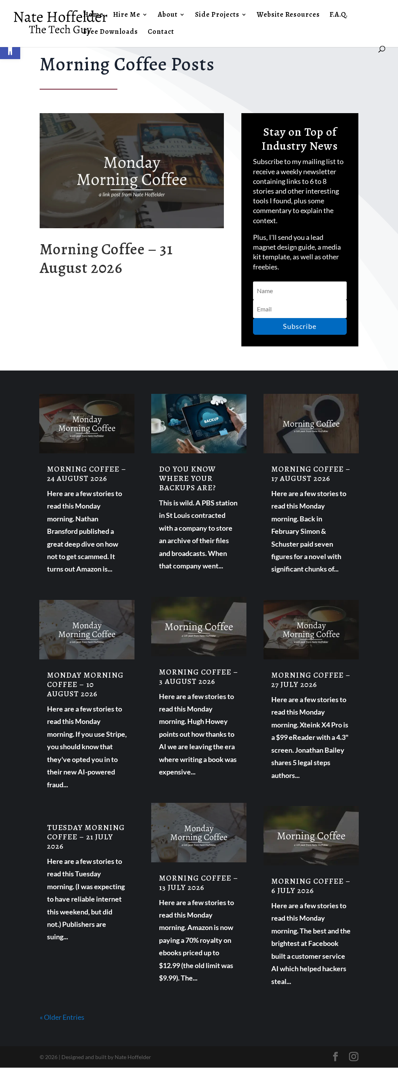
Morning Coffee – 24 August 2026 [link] (86, 474)
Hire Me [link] (126, 15)
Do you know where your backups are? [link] (187, 478)
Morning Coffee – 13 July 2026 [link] (198, 883)
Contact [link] (161, 32)
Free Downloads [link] (110, 32)
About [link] (168, 15)
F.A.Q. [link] (339, 15)
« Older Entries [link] (62, 1017)
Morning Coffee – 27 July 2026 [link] (311, 680)
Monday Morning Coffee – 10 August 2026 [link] (85, 684)
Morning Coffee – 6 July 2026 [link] (311, 886)
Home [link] (93, 15)
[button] (300, 326)
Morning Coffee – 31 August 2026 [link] (106, 258)
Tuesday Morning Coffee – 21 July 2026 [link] (86, 836)
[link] (10, 49)
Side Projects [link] (217, 15)
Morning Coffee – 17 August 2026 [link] (311, 474)
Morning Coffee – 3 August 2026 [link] (198, 677)
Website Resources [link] (288, 15)
